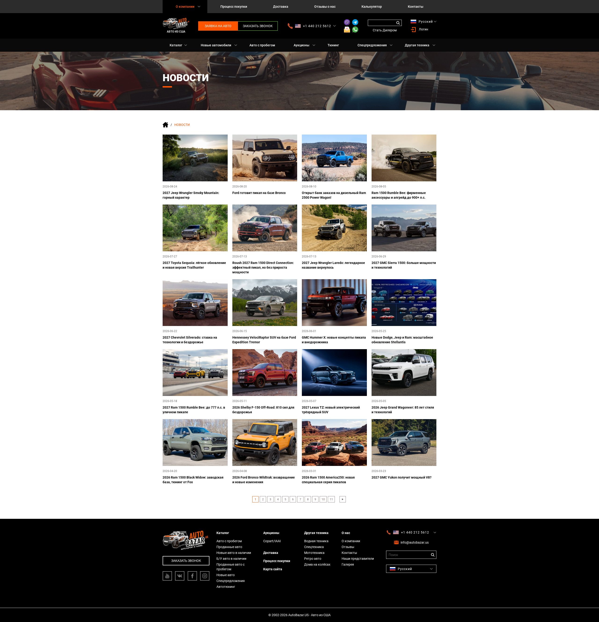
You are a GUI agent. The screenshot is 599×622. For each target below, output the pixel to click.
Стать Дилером (385, 30)
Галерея (348, 564)
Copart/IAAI (272, 541)
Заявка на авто (218, 26)
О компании (351, 541)
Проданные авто (229, 547)
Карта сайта (272, 569)
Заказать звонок (258, 26)
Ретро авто (312, 558)
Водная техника (316, 541)
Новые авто (225, 575)
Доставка (280, 6)
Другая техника (417, 45)
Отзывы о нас (325, 6)
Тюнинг (333, 45)
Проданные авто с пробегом (230, 567)
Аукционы (301, 45)
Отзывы (348, 547)
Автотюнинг (225, 587)
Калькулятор (372, 6)
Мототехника (314, 553)
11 (331, 499)
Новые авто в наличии (233, 553)
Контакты (415, 6)
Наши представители (358, 558)
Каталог (176, 45)
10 (323, 499)
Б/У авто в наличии (231, 558)
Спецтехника (314, 547)
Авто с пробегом (262, 45)
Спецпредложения (372, 45)
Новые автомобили (216, 45)
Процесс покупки (233, 6)
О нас (346, 533)
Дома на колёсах (317, 564)
